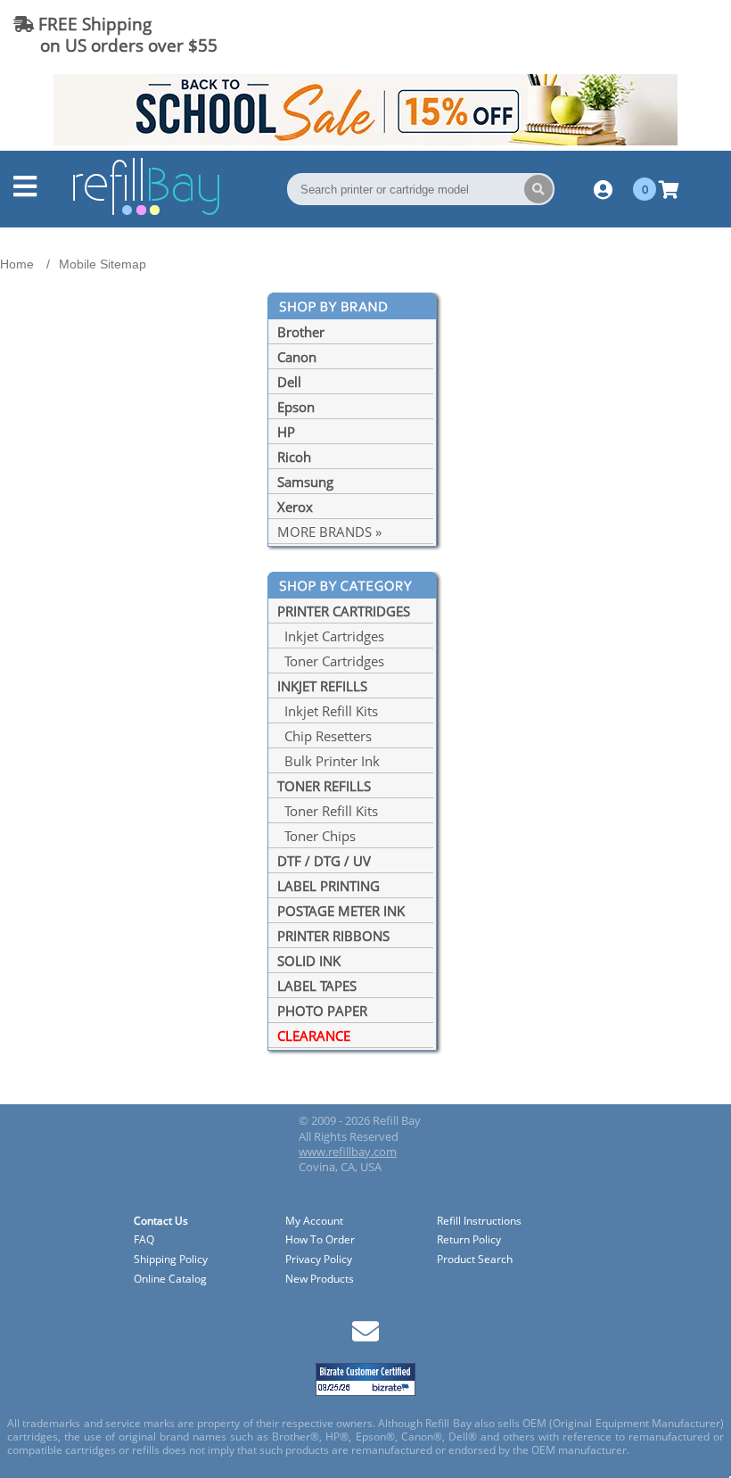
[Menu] (25, 191)
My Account (314, 1221)
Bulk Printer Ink (328, 761)
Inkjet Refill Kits (327, 711)
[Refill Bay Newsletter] (365, 1337)
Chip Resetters (324, 736)
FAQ (144, 1240)
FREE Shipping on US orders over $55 (115, 34)
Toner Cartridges (330, 661)
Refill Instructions (479, 1221)
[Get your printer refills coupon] (365, 140)
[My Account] (603, 189)
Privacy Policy (318, 1260)
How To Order (320, 1240)
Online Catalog (170, 1279)
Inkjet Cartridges (330, 636)
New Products (319, 1279)
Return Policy (469, 1240)
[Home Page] (146, 212)
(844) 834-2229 (654, 34)
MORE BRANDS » (329, 532)
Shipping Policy (171, 1260)
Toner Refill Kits (327, 811)
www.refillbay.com (348, 1152)
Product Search (475, 1260)
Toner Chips (316, 836)
